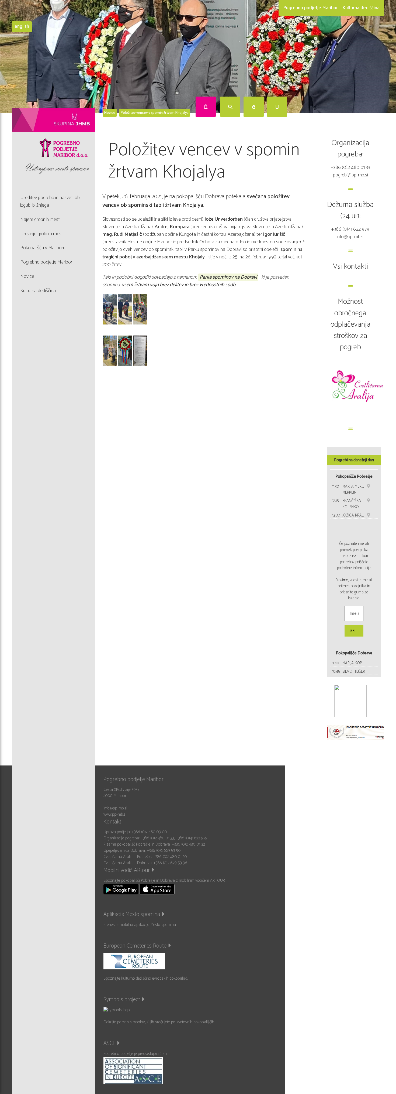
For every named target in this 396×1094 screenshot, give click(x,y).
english (22, 26)
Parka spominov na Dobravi (228, 277)
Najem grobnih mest (40, 219)
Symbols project (122, 999)
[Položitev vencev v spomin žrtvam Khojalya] (110, 309)
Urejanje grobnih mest (41, 234)
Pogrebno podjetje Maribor (310, 8)
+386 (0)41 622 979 (350, 229)
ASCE (110, 1043)
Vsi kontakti (350, 266)
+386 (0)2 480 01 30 (170, 856)
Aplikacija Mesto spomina (132, 914)
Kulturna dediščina (361, 8)
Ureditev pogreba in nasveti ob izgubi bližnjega (50, 201)
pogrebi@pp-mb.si (350, 175)
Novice (109, 113)
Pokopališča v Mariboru (42, 248)
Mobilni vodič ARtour (127, 870)
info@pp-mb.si (350, 237)
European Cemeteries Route (135, 946)
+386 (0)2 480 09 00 (149, 832)
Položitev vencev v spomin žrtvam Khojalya (155, 113)
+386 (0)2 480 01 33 (350, 167)
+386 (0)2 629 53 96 (170, 863)
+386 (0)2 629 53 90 (164, 850)
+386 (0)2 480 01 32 (188, 844)
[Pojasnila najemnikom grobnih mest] (206, 107)
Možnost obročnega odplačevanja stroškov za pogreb (350, 324)
